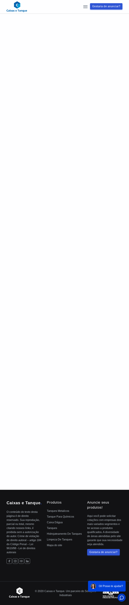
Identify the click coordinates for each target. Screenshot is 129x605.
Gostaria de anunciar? (106, 6)
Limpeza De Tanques (59, 539)
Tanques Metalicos (58, 510)
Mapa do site (54, 545)
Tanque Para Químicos (60, 516)
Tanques (52, 528)
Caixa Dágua (55, 522)
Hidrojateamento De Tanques (64, 533)
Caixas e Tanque (24, 503)
